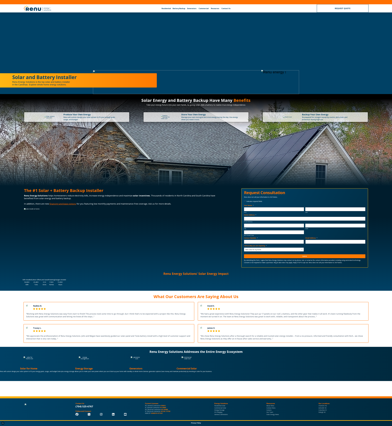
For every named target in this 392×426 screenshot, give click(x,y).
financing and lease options (63, 203)
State (306, 228)
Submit (304, 256)
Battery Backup (179, 8)
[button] (166, 8)
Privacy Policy (196, 423)
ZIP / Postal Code (249, 235)
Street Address (248, 221)
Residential (166, 8)
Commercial (204, 8)
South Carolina (203, 195)
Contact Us (226, 8)
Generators (191, 8)
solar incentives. (141, 195)
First (245, 212)
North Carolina (184, 195)
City (245, 228)
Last (306, 212)
